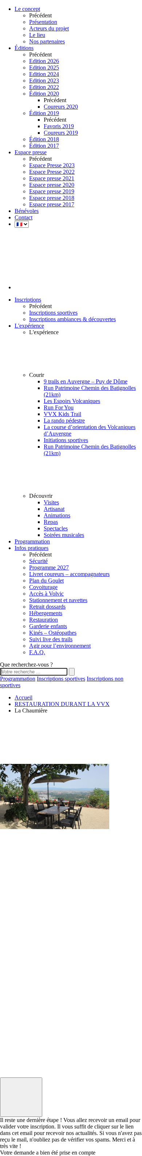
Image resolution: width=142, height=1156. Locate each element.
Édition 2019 (44, 113)
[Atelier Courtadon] (18, 1049)
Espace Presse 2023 (52, 165)
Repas (51, 522)
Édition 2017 (44, 146)
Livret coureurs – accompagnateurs (69, 574)
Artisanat (54, 509)
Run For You (59, 407)
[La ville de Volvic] (18, 974)
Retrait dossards (47, 607)
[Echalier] (18, 999)
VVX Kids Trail (62, 414)
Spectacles (56, 528)
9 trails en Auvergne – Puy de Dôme (85, 381)
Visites (51, 502)
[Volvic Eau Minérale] (18, 950)
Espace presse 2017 (51, 204)
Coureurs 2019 (61, 133)
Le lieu (37, 35)
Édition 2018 (44, 139)
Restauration (43, 620)
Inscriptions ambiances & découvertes (72, 319)
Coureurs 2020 (61, 107)
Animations (57, 515)
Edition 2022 (44, 87)
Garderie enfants (48, 626)
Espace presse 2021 (51, 178)
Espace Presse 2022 (52, 172)
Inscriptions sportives (53, 313)
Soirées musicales (64, 535)
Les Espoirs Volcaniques (72, 401)
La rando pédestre (64, 420)
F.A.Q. (37, 652)
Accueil (23, 697)
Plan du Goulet (46, 580)
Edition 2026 (44, 61)
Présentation (43, 22)
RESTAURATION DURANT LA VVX (62, 704)
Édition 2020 (44, 94)
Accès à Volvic (46, 593)
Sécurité (38, 561)
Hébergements (45, 613)
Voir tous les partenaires (14, 1058)
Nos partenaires (47, 41)
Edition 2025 (44, 67)
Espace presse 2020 (51, 185)
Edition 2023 (44, 80)
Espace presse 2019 (51, 191)
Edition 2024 (44, 74)
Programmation (17, 679)
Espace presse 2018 (51, 198)
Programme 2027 (49, 567)
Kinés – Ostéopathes (52, 633)
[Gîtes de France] (18, 1024)
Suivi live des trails (50, 639)
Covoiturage (43, 587)
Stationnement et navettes (58, 600)
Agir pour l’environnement (60, 646)
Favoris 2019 (59, 126)
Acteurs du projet (49, 28)
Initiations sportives (66, 440)
